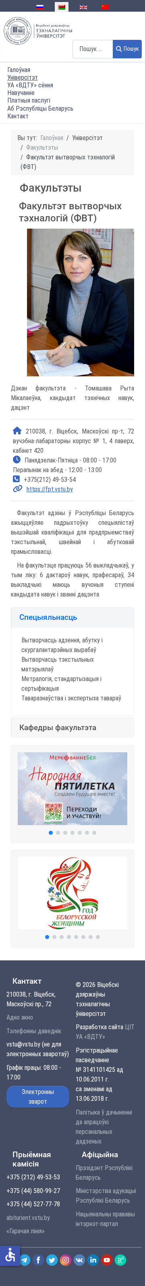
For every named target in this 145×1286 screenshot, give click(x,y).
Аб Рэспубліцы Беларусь (40, 108)
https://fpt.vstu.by (50, 489)
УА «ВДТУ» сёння (30, 85)
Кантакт (18, 116)
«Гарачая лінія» (25, 1231)
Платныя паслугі (28, 100)
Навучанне (21, 93)
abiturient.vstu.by (28, 1218)
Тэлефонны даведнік (33, 1031)
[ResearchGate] (120, 1259)
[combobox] (92, 49)
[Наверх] (130, 1271)
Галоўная (18, 70)
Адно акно (19, 1017)
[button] (72, 617)
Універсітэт (22, 77)
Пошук (131, 48)
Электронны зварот (38, 1096)
